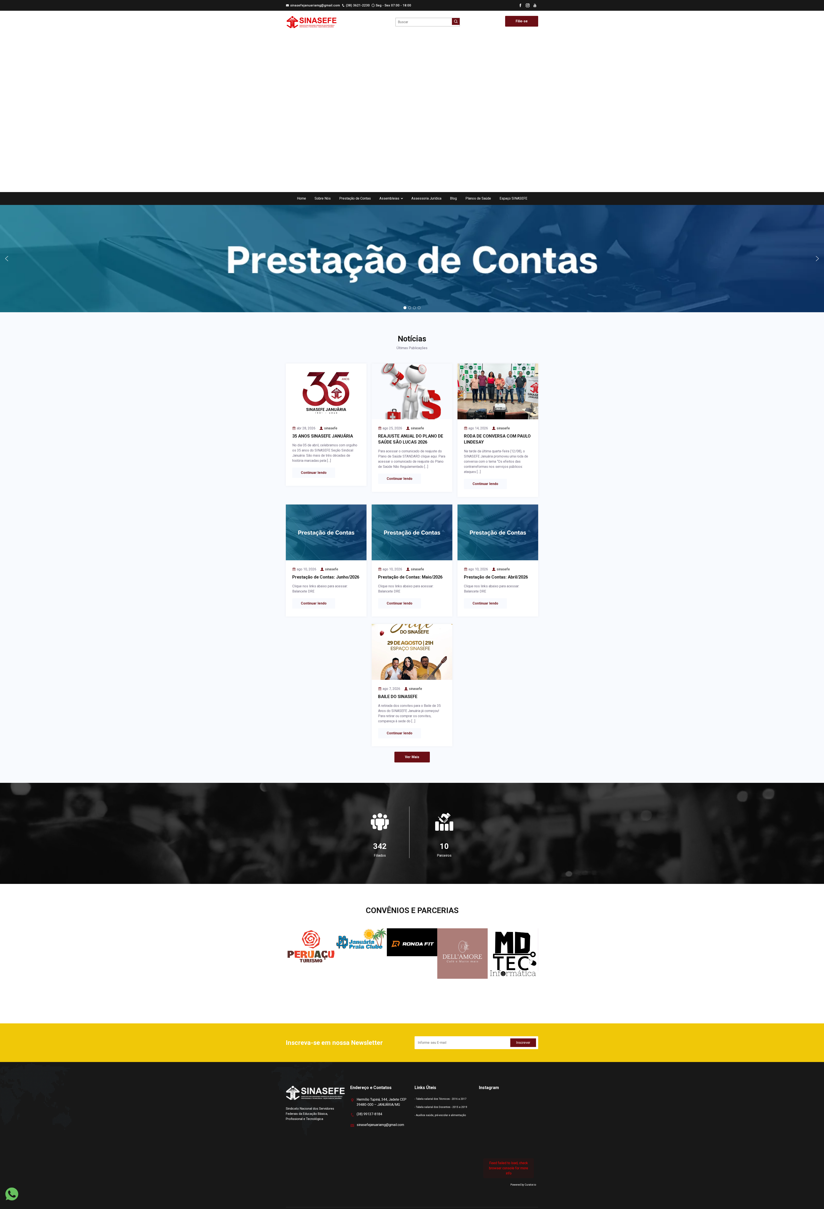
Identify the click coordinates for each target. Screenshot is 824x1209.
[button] (412, 258)
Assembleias (389, 198)
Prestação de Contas (355, 198)
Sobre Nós (323, 198)
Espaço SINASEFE (513, 198)
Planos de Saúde (478, 198)
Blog (453, 198)
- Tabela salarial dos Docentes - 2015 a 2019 (441, 1107)
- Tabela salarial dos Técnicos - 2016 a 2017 (441, 1098)
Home (301, 198)
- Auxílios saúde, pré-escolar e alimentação (440, 1115)
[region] (412, 258)
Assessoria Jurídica (426, 198)
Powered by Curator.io (523, 1184)
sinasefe (330, 428)
